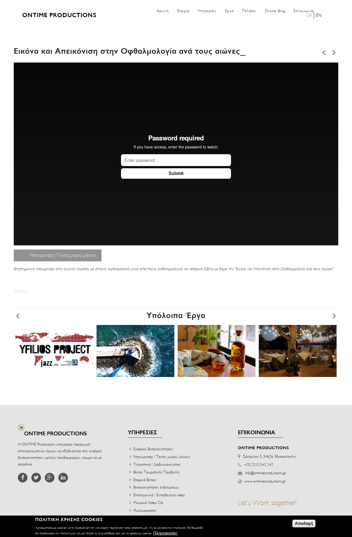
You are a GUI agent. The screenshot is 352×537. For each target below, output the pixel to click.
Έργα (229, 10)
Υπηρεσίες (207, 10)
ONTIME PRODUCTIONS (59, 15)
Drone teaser (117, 332)
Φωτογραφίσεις (145, 510)
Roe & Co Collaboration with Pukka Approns (214, 337)
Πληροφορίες (165, 533)
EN (318, 15)
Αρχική (162, 10)
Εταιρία (183, 10)
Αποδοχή (304, 523)
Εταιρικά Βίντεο (144, 479)
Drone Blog (275, 10)
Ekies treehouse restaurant (297, 332)
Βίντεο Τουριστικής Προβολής (156, 471)
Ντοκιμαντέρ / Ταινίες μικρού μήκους (161, 456)
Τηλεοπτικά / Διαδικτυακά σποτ (156, 464)
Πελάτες (249, 10)
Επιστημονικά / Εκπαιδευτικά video (159, 494)
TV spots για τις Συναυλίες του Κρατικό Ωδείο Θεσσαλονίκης (53, 342)
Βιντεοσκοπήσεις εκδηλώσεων (156, 487)
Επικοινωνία (303, 10)
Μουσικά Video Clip (148, 502)
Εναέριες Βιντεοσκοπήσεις (153, 448)
